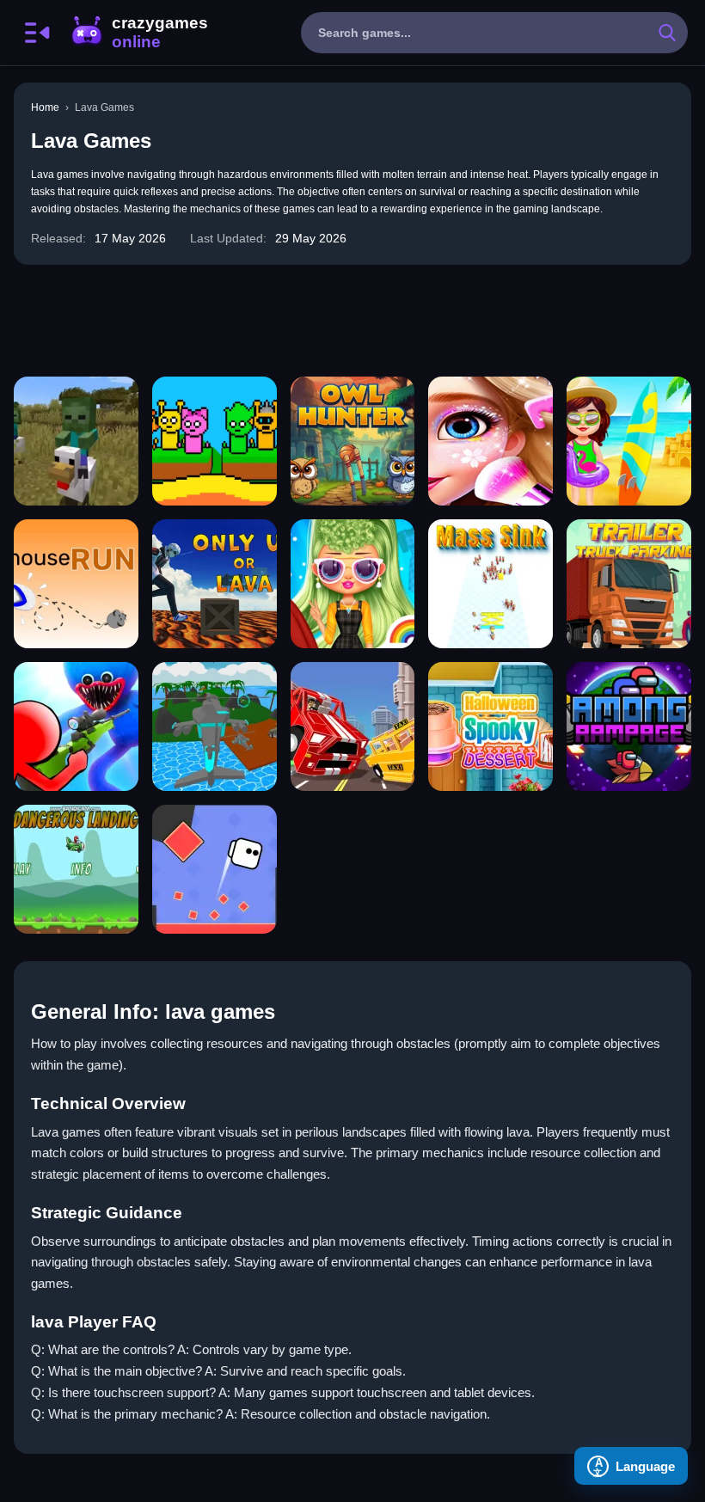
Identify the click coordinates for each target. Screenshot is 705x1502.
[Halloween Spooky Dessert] (490, 726)
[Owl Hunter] (353, 441)
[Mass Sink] (490, 583)
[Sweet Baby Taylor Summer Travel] (629, 441)
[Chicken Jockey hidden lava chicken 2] (76, 441)
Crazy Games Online (138, 32)
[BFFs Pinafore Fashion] (353, 583)
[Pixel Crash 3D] (353, 726)
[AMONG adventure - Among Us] (629, 726)
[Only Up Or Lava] (214, 583)
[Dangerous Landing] (76, 869)
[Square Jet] (214, 869)
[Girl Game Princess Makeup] (490, 441)
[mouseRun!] (76, 583)
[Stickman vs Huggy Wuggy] (76, 726)
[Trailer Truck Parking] (629, 583)
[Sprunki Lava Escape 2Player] (214, 441)
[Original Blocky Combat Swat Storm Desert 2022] (214, 726)
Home (45, 107)
